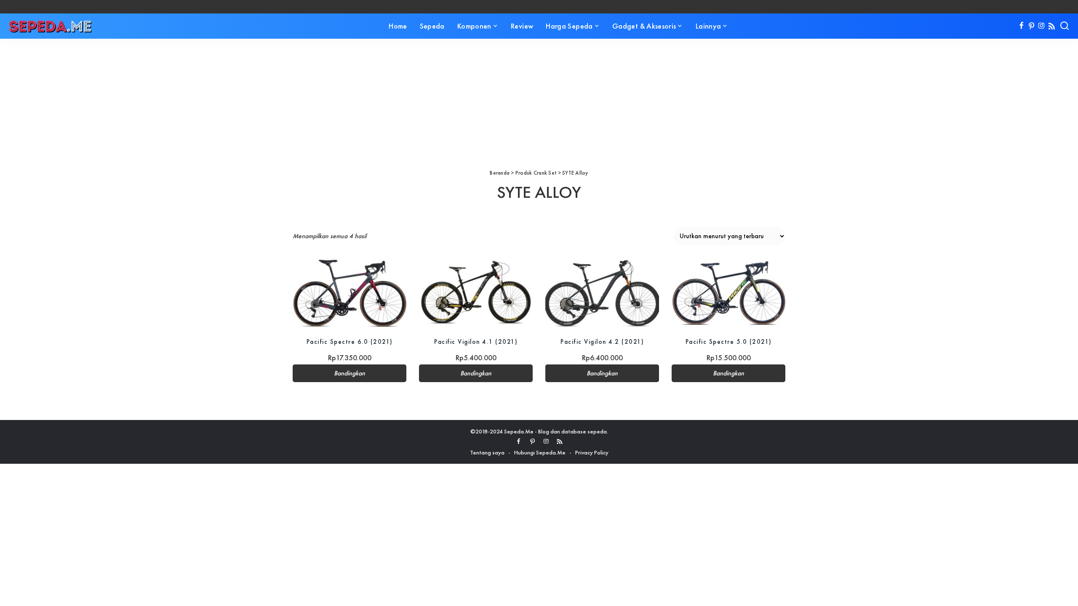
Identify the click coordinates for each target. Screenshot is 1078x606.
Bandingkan (349, 373)
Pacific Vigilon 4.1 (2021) (476, 342)
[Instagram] (1041, 26)
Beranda (500, 172)
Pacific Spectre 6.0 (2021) (350, 342)
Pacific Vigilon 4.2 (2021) (602, 342)
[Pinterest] (1031, 26)
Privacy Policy (591, 452)
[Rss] (1051, 26)
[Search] (1064, 26)
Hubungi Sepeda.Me (540, 452)
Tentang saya (487, 452)
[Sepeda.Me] (50, 26)
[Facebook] (1021, 26)
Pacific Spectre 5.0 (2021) (729, 342)
